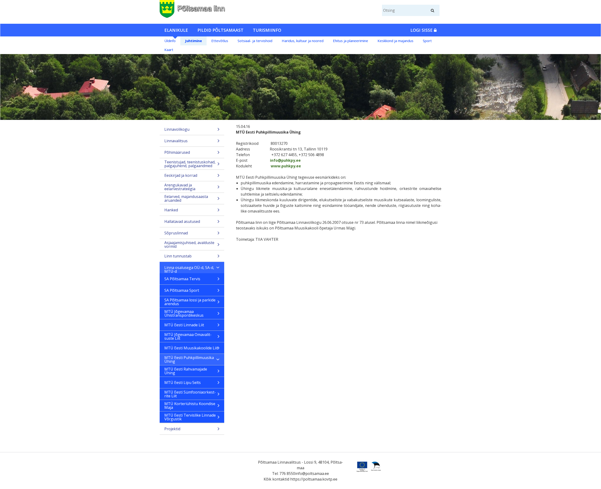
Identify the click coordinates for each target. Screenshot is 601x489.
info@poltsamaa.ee (312, 473)
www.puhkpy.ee (286, 166)
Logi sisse (422, 30)
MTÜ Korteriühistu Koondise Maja (189, 405)
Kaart (168, 49)
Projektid (172, 428)
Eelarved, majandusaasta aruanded (186, 198)
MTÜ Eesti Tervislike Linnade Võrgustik (190, 417)
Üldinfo (170, 40)
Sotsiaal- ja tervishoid (255, 40)
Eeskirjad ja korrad (180, 175)
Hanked (171, 210)
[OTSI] (432, 10)
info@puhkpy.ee (285, 160)
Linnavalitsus (176, 140)
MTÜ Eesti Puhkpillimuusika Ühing (189, 359)
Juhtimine (193, 40)
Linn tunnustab (178, 256)
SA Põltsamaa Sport (181, 290)
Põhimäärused (177, 152)
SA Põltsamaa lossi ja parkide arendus (190, 301)
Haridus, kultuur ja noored (303, 40)
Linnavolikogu (176, 129)
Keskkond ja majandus (395, 40)
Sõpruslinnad (176, 233)
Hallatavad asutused (182, 221)
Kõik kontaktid (276, 479)
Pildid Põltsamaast (220, 30)
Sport (427, 40)
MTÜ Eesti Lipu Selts (182, 382)
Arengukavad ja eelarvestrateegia (179, 186)
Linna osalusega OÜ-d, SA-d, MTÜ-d (189, 269)
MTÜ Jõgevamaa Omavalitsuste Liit (188, 336)
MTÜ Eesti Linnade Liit (184, 324)
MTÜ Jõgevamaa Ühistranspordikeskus (184, 313)
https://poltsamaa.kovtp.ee (313, 479)
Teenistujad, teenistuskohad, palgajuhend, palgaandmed (190, 163)
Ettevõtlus (219, 40)
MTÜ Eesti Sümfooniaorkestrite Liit (190, 394)
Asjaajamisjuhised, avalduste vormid (189, 244)
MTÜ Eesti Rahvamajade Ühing (185, 371)
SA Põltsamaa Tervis (182, 278)
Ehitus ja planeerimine (350, 40)
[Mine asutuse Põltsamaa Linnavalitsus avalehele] (205, 8)
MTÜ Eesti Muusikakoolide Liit (191, 348)
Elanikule (176, 30)
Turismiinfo (267, 30)
